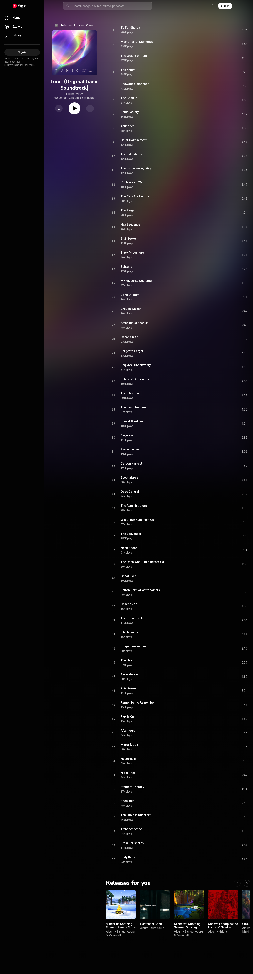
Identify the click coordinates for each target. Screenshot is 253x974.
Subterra (126, 266)
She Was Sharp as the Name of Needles (223, 925)
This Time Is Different (136, 815)
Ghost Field (128, 576)
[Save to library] (59, 108)
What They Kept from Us (137, 520)
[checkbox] (244, 30)
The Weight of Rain (134, 56)
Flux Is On (127, 716)
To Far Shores (130, 27)
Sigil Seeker (129, 238)
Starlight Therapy (132, 787)
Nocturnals (128, 759)
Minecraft (115, 935)
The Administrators (134, 505)
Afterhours (128, 730)
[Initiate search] (68, 6)
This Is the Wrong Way (136, 168)
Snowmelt (127, 801)
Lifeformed (66, 25)
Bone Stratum (130, 295)
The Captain (129, 98)
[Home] (19, 6)
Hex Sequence (130, 224)
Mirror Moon (129, 744)
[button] (59, 108)
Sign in (225, 5)
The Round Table (132, 618)
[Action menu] (90, 108)
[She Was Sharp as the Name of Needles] (223, 904)
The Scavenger (131, 534)
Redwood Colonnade (135, 84)
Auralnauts (157, 928)
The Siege (127, 210)
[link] (22, 17)
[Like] (216, 30)
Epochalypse (129, 477)
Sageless (127, 435)
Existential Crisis (151, 924)
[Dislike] (223, 30)
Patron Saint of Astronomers (140, 590)
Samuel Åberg (125, 931)
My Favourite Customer (137, 280)
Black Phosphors (132, 252)
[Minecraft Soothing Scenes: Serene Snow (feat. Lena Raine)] (121, 904)
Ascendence (129, 674)
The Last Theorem (133, 407)
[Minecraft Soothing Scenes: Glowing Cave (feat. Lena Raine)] (189, 904)
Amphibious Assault (134, 323)
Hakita (223, 931)
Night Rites (128, 773)
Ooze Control (130, 491)
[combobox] (112, 6)
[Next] (247, 883)
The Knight (128, 70)
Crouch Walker (131, 309)
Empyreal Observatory (136, 365)
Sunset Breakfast (132, 421)
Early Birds (128, 857)
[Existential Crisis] (155, 904)
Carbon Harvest (131, 463)
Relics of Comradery (135, 379)
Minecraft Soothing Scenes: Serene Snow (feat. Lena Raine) (121, 927)
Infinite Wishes (131, 632)
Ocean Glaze (129, 337)
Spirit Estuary (130, 112)
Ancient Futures (131, 154)
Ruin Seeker (129, 688)
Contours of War (132, 182)
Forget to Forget (132, 351)
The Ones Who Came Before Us (142, 562)
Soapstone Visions (134, 646)
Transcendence (131, 829)
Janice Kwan (85, 25)
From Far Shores (132, 843)
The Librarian (130, 393)
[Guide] (6, 6)
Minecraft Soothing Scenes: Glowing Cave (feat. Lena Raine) (187, 929)
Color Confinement (134, 140)
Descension (129, 604)
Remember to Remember (138, 702)
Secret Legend (131, 449)
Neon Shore (129, 548)
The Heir (126, 660)
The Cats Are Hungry (135, 196)
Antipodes (127, 126)
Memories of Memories (137, 41)
